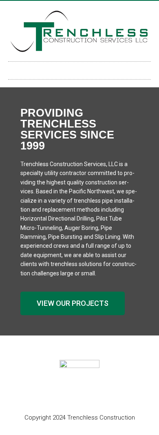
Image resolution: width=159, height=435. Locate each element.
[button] (79, 68)
